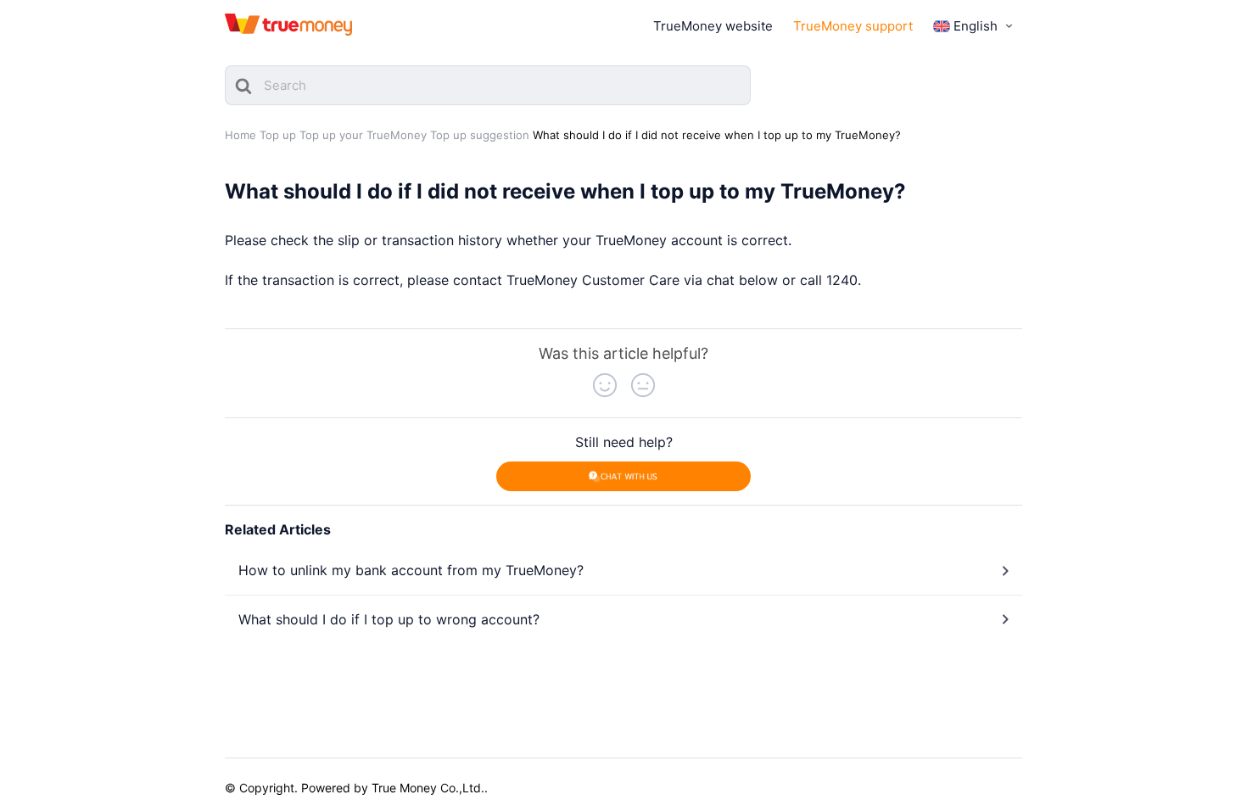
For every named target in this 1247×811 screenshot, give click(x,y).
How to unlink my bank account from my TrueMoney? (411, 570)
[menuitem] (974, 26)
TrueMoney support (853, 26)
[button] (605, 385)
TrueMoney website (713, 26)
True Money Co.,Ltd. (428, 787)
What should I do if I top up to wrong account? (389, 619)
